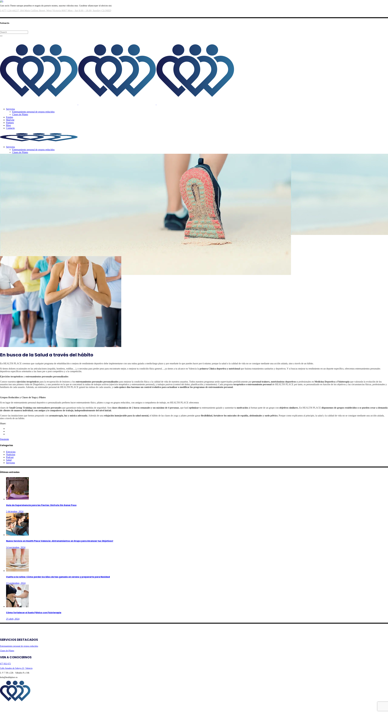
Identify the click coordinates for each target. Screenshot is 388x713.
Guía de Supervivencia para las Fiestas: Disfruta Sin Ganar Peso (41, 505)
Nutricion (10, 454)
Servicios (10, 462)
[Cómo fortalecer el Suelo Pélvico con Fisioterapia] (17, 606)
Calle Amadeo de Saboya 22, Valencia (16, 668)
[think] (12, 709)
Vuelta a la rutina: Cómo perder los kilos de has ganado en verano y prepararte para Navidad (58, 576)
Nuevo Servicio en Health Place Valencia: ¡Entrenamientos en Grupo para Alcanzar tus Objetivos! (59, 541)
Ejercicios (10, 451)
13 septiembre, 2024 (15, 583)
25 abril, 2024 (12, 619)
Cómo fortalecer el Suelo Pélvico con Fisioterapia (33, 612)
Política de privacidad (21, 705)
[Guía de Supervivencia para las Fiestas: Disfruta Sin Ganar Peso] (17, 499)
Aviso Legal (5, 705)
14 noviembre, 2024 (15, 547)
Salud (9, 460)
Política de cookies (40, 705)
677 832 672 (5, 664)
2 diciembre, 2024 (14, 511)
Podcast (9, 457)
